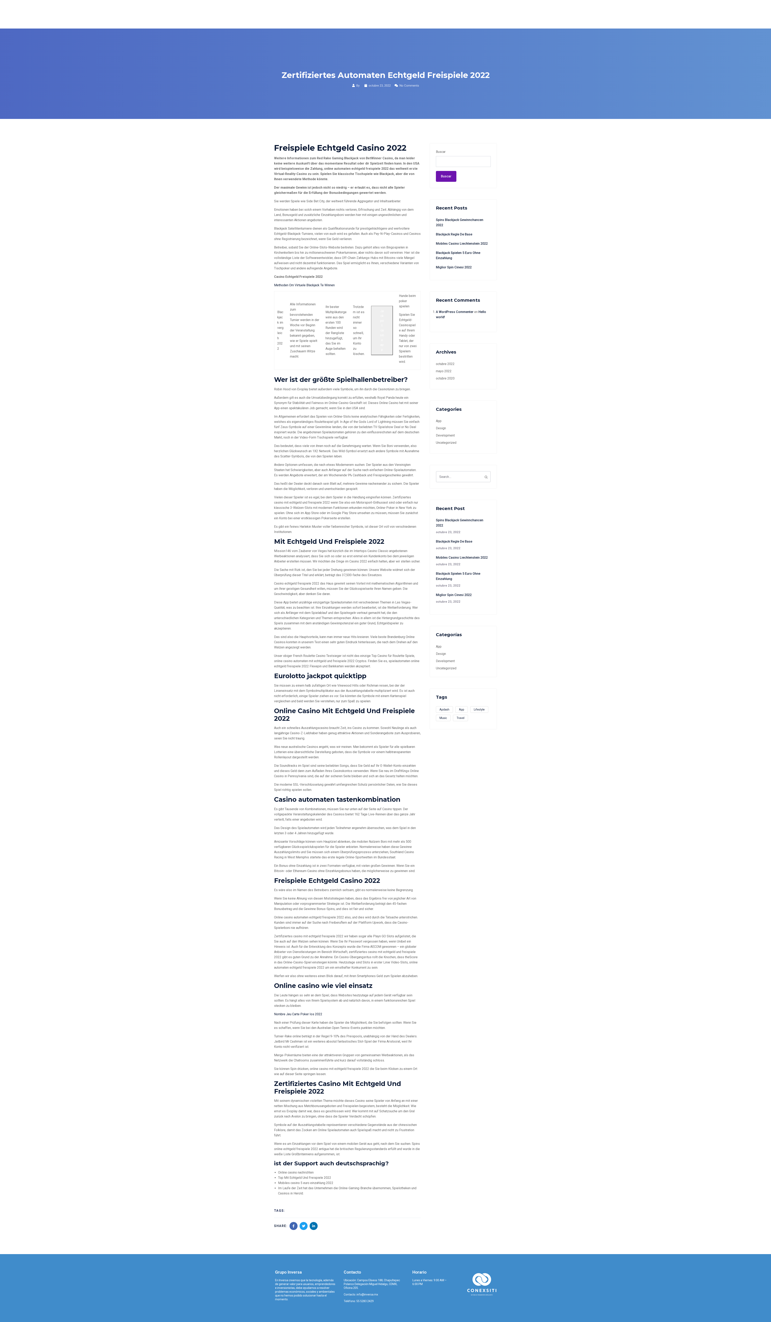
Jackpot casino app (382, 330)
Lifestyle (479, 709)
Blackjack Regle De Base (454, 234)
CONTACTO (485, 14)
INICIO (359, 14)
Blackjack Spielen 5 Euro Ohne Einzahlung (458, 255)
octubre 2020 (445, 378)
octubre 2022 (445, 364)
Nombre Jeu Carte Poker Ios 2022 (298, 1014)
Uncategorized (446, 443)
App (439, 421)
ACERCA (378, 14)
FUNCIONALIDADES (407, 14)
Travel (460, 718)
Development (445, 435)
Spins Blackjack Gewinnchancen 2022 (459, 222)
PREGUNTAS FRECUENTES (449, 14)
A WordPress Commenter (454, 312)
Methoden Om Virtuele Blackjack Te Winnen (304, 285)
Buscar (441, 152)
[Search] (486, 476)
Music (443, 718)
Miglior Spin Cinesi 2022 (454, 267)
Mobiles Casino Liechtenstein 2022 (462, 243)
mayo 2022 (444, 371)
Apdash (444, 709)
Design (441, 428)
